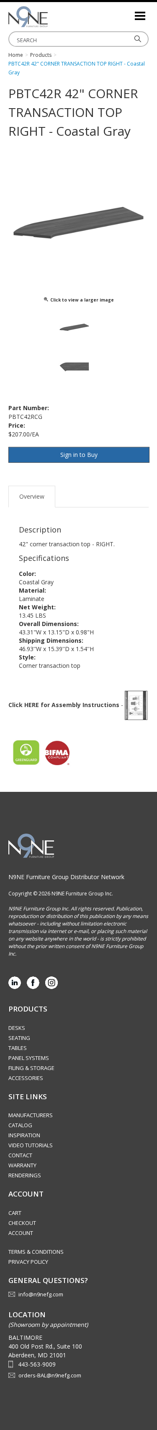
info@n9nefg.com (40, 1294)
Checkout (22, 1223)
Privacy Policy (28, 1261)
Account (20, 1233)
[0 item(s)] (127, 12)
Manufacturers (30, 1115)
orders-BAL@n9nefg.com (49, 1375)
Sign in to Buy (79, 455)
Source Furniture (50, 16)
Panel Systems (28, 1058)
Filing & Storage (31, 1068)
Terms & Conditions (36, 1251)
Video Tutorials (30, 1145)
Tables (17, 1048)
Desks (16, 1028)
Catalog (20, 1125)
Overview (31, 496)
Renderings (24, 1175)
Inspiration (24, 1135)
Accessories (25, 1078)
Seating (19, 1038)
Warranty (22, 1165)
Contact (20, 1155)
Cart (14, 1213)
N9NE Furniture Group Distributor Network (66, 877)
